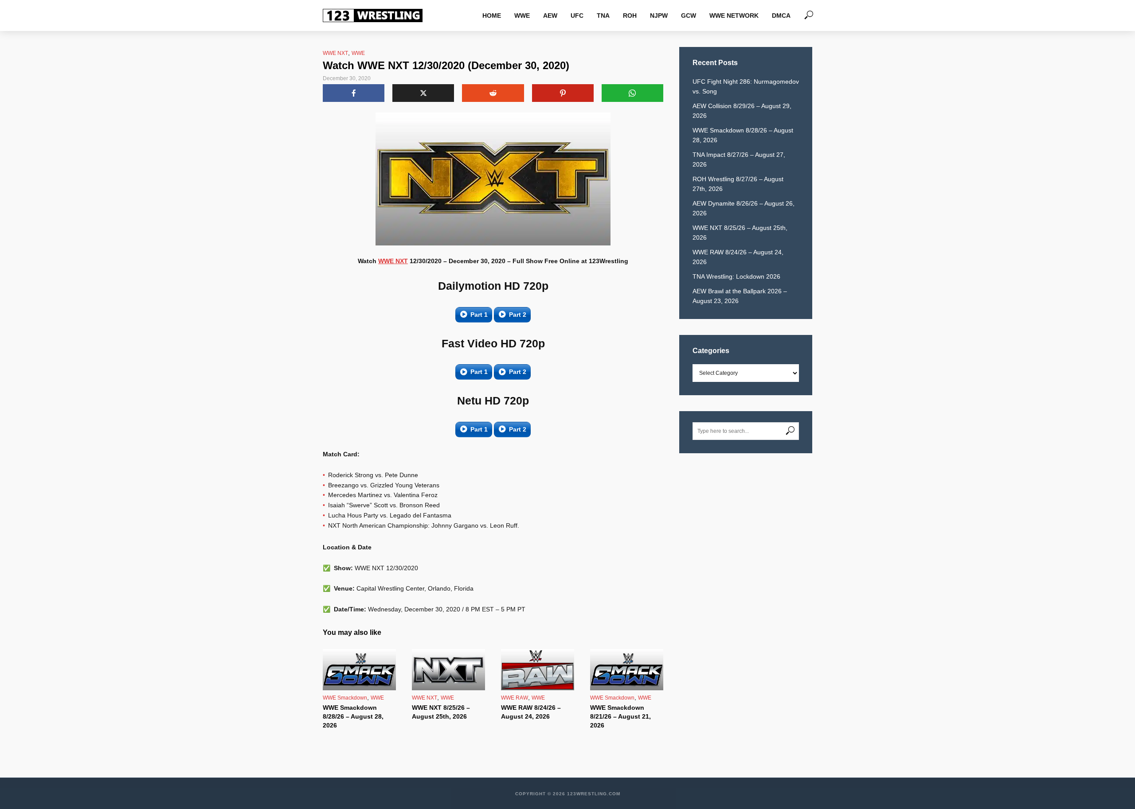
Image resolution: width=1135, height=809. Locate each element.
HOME (491, 15)
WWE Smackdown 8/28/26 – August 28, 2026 (353, 716)
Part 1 (479, 314)
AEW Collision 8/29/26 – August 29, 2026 (742, 110)
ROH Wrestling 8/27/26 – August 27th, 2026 (738, 183)
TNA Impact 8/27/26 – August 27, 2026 (739, 159)
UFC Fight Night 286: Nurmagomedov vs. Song (746, 86)
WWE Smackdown (345, 698)
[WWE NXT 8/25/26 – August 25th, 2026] (448, 669)
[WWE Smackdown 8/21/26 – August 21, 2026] (626, 669)
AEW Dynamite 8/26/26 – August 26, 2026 (743, 208)
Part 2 (517, 314)
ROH (630, 15)
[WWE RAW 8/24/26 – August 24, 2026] (537, 669)
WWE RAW (514, 698)
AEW (550, 15)
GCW (688, 15)
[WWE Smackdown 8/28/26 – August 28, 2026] (359, 669)
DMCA (781, 15)
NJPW (659, 15)
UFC (577, 15)
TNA (603, 15)
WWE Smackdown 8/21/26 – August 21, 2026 (620, 716)
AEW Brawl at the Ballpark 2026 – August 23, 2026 (740, 296)
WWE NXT (335, 53)
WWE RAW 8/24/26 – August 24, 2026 (531, 712)
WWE (522, 15)
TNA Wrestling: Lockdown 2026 (736, 276)
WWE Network (734, 15)
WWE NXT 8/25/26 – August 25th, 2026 (441, 712)
